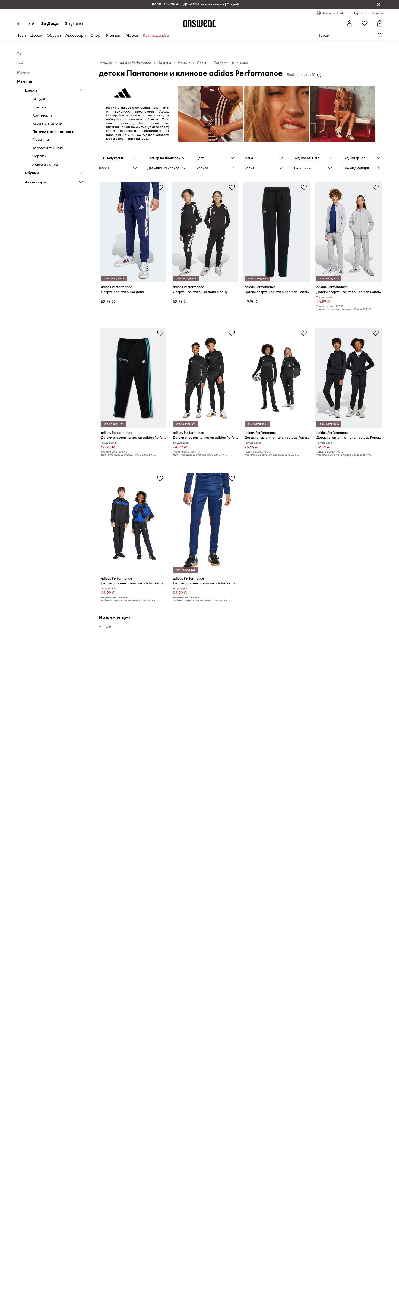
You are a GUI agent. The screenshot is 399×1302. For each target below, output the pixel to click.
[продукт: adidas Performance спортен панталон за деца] (133, 232)
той (30, 23)
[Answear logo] (199, 23)
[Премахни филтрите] (378, 4)
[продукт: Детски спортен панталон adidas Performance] (348, 232)
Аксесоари (75, 35)
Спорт (96, 35)
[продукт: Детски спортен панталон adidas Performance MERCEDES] (276, 232)
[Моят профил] (349, 23)
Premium (113, 35)
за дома (74, 23)
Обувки (54, 35)
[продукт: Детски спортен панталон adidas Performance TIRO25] (348, 378)
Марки (132, 35)
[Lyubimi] (364, 23)
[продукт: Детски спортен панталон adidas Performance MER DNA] (133, 378)
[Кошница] (379, 23)
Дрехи (36, 35)
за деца (49, 23)
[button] (119, 158)
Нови (21, 35)
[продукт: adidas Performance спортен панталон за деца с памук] (205, 232)
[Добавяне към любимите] (160, 187)
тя (18, 23)
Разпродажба (156, 35)
